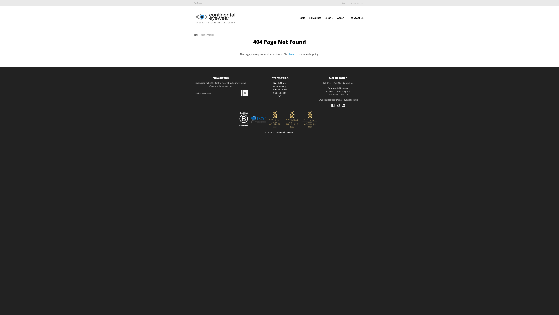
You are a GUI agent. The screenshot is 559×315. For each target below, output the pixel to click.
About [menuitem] (340, 18)
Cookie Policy (279, 92)
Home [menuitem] (302, 18)
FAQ (279, 96)
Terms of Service (279, 89)
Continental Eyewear (284, 132)
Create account (357, 3)
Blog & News (279, 83)
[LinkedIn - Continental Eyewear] (343, 105)
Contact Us (348, 83)
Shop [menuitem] (328, 18)
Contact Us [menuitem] (357, 18)
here (291, 54)
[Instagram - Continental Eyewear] (338, 105)
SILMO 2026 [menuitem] (315, 18)
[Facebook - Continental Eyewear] (333, 105)
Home (196, 35)
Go (245, 93)
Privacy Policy (279, 86)
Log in (344, 3)
